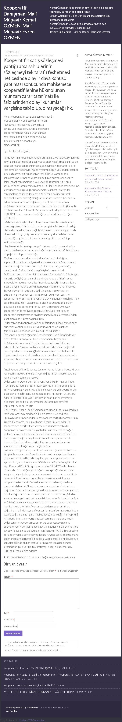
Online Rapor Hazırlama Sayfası (92, 31)
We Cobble (11, 710)
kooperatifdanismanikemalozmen (30, 55)
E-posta (9, 619)
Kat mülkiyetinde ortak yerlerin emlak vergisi (32, 650)
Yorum (8, 576)
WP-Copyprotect (36, 720)
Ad (6, 613)
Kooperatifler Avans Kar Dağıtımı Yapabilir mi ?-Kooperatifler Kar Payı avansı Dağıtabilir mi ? (57, 674)
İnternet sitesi (10, 625)
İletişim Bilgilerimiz (60, 31)
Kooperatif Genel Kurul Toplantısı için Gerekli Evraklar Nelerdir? (101, 177)
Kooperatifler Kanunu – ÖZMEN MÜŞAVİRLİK (30, 668)
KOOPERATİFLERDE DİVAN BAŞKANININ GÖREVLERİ (37, 691)
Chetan (22, 720)
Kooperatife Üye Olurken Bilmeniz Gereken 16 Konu (98, 190)
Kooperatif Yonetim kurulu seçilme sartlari (28, 685)
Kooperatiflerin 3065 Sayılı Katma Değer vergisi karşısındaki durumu (41, 557)
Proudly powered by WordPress (22, 707)
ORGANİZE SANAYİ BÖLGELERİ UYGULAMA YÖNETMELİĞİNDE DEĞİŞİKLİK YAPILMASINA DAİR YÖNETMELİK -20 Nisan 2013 (36, 644)
